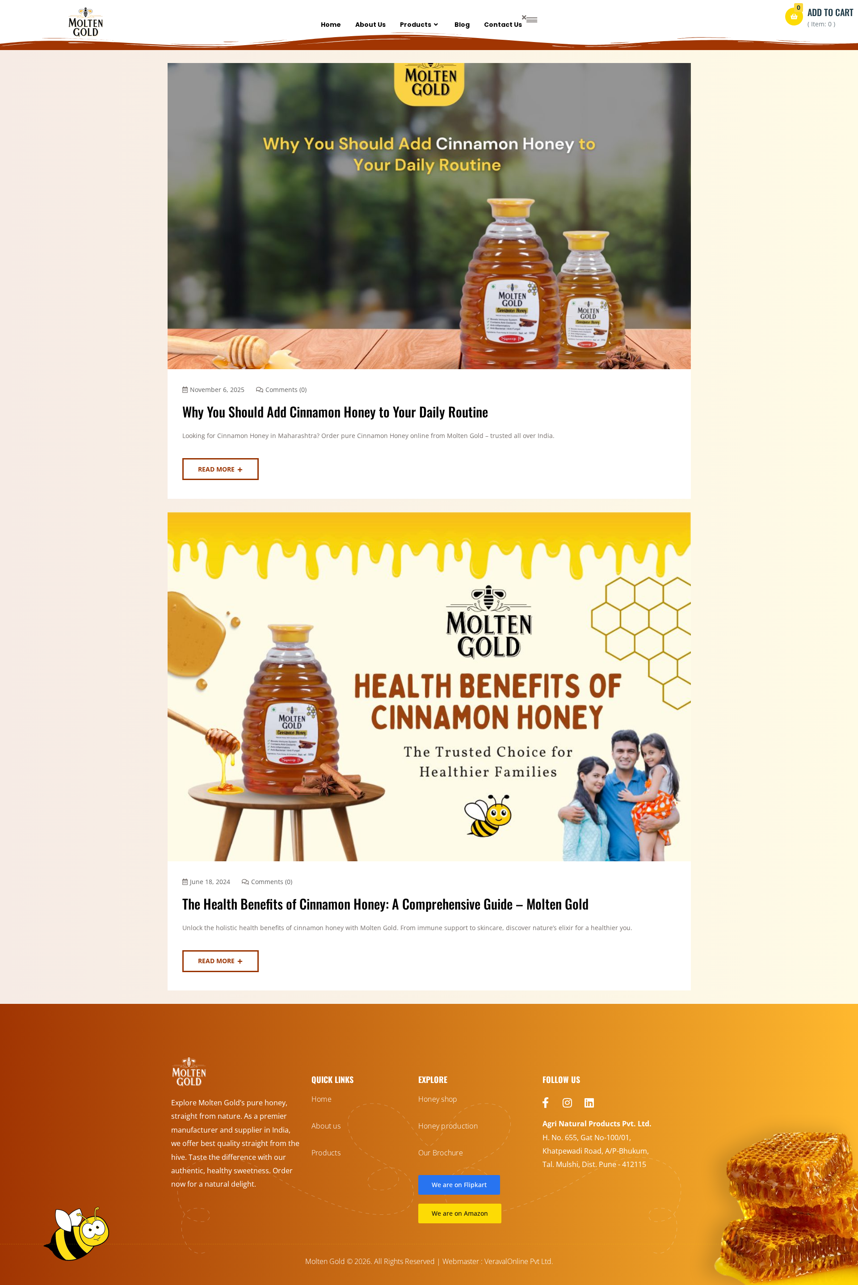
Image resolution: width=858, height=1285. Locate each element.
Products (415, 24)
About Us (370, 24)
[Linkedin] (589, 1102)
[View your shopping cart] (794, 16)
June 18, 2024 (210, 881)
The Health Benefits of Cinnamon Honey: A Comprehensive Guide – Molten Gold (385, 903)
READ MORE (216, 469)
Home (331, 24)
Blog (462, 24)
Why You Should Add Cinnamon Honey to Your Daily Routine (335, 411)
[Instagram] (567, 1102)
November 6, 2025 (217, 389)
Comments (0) (286, 389)
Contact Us (503, 24)
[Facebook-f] (545, 1102)
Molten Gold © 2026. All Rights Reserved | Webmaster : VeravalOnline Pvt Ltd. (429, 1261)
